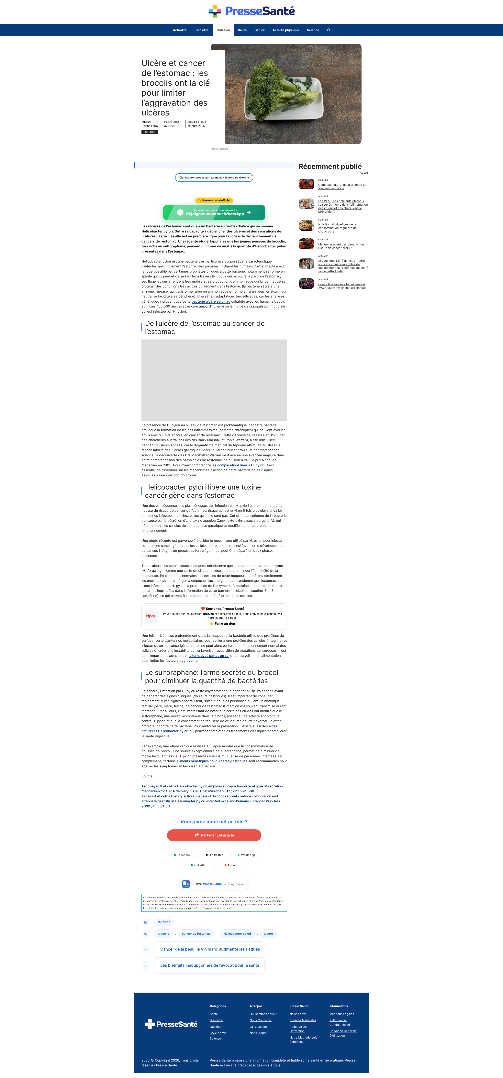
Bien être (202, 30)
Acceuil (363, 172)
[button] (328, 30)
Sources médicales (303, 1020)
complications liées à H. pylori (240, 465)
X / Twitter (216, 855)
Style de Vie (218, 1033)
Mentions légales (342, 1014)
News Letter (298, 1014)
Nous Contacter (261, 1020)
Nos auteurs (258, 1033)
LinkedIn (199, 865)
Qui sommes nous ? (263, 1014)
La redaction (258, 1027)
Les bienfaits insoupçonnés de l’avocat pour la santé (209, 965)
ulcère (268, 933)
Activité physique (286, 30)
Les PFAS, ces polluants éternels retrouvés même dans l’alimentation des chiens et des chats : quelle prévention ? (343, 206)
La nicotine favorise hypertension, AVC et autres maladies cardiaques (342, 286)
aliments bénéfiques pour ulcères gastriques (212, 761)
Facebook (183, 855)
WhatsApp (248, 855)
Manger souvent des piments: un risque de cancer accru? (341, 246)
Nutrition (223, 30)
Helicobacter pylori (237, 933)
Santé (242, 30)
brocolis (163, 933)
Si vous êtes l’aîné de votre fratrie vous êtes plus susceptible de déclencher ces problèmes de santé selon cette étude (343, 266)
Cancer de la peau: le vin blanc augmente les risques (210, 949)
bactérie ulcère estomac (211, 301)
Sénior (260, 30)
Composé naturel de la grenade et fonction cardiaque (342, 186)
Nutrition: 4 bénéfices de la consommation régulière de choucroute (337, 227)
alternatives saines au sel (209, 656)
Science (313, 30)
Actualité (180, 30)
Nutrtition (216, 1027)
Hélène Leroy (149, 125)
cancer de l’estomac (196, 933)
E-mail (232, 865)
